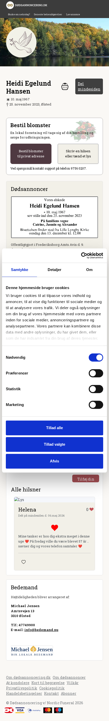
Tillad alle (54, 428)
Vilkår (73, 682)
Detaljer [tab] (55, 269)
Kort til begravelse (48, 682)
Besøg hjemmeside (27, 639)
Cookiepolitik (52, 688)
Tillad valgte (54, 444)
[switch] (96, 373)
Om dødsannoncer (69, 677)
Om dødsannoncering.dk (28, 677)
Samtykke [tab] (19, 269)
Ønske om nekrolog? (19, 14)
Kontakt (51, 693)
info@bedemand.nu (41, 629)
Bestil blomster (30, 153)
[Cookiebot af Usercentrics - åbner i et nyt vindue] (81, 255)
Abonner (68, 693)
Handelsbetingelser (24, 693)
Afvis (54, 461)
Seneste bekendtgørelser (48, 14)
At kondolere (17, 682)
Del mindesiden (89, 86)
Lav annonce (73, 14)
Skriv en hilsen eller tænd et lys (78, 153)
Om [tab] (89, 269)
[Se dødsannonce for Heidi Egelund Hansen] (54, 216)
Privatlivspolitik (21, 688)
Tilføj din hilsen (85, 479)
